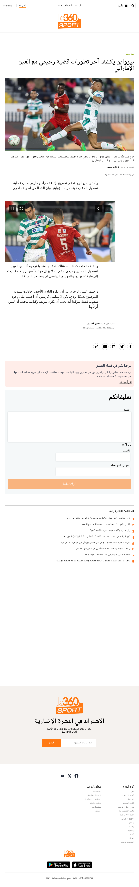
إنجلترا (131, 822)
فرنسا (131, 834)
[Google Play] (58, 864)
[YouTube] (63, 776)
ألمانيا (131, 838)
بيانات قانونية (95, 803)
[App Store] (82, 864)
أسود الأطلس (128, 795)
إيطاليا (131, 830)
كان (132, 791)
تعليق (126, 409)
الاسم (126, 451)
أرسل (51, 742)
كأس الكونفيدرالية (126, 811)
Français (7, 5)
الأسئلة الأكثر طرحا (93, 795)
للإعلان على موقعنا (93, 799)
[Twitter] (69, 776)
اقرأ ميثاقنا (126, 382)
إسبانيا (131, 826)
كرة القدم (130, 54)
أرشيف (98, 811)
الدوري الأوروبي (127, 818)
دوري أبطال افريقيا (126, 807)
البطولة (131, 799)
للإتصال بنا (96, 807)
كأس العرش (128, 803)
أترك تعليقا (69, 484)
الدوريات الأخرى (127, 842)
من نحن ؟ (97, 791)
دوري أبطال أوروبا (126, 815)
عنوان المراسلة (120, 465)
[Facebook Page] (76, 776)
